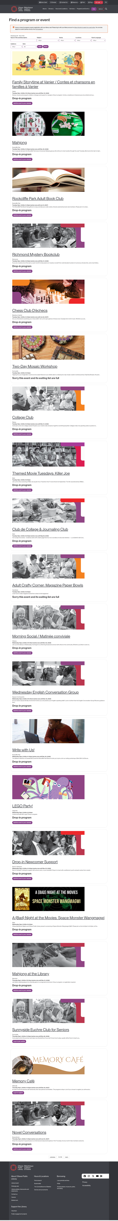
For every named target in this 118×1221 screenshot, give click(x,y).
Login (98, 2)
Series (61, 37)
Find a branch (38, 1180)
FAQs (58, 1183)
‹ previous (52, 1157)
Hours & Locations (41, 1176)
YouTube (97, 1176)
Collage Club (22, 417)
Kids (94, 9)
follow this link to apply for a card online (84, 27)
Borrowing (61, 1176)
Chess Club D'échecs (29, 310)
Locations (78, 37)
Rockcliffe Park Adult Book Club (37, 198)
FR (106, 2)
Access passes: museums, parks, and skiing (66, 1187)
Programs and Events (83, 8)
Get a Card (44, 2)
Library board (15, 1183)
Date (24, 44)
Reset (45, 46)
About (44, 8)
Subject (39, 37)
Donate (54, 2)
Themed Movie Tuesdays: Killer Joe (41, 473)
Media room (14, 1200)
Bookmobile (37, 1183)
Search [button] (106, 9)
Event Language (96, 37)
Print (83, 2)
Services (71, 8)
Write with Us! (23, 750)
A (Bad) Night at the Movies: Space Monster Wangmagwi (58, 917)
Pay (91, 2)
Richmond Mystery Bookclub (36, 254)
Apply (40, 46)
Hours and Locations (61, 8)
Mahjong (19, 142)
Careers (13, 1197)
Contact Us (64, 2)
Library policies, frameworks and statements (20, 1190)
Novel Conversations (29, 1132)
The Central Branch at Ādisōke (42, 1186)
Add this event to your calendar (22, 103)
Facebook (85, 1176)
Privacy (84, 1182)
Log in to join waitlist (19, 1041)
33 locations (39, 29)
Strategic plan (15, 1186)
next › (66, 1157)
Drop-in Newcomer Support (35, 861)
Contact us (14, 1194)
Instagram (89, 1176)
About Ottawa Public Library (19, 1177)
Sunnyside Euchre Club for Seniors (40, 1029)
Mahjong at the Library (30, 973)
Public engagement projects (19, 1214)
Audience (13, 44)
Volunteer (14, 1211)
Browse (51, 8)
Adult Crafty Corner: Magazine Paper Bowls (47, 585)
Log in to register (18, 1092)
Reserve (74, 2)
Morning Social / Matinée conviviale (41, 636)
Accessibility (86, 1185)
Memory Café (23, 1081)
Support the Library (19, 1206)
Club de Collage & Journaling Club (40, 529)
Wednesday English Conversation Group (45, 692)
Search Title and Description (19, 37)
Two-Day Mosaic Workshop (34, 366)
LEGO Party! (22, 806)
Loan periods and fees (63, 1180)
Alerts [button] (101, 9)
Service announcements (41, 1190)
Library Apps (106, 1176)
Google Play (101, 1176)
